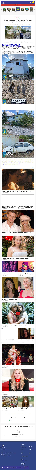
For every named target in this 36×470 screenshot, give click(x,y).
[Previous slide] (1, 9)
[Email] (24, 417)
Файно (26, 467)
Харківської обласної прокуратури (14, 46)
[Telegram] (15, 417)
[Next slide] (34, 9)
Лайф (29, 453)
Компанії (22, 459)
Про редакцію (23, 463)
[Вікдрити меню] (33, 2)
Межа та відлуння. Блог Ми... (31, 449)
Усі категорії (22, 446)
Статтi (30, 452)
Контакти (22, 464)
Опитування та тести (24, 460)
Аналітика (30, 446)
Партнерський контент (23, 449)
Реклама (30, 447)
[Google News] (1, 466)
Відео (21, 453)
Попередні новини (17, 17)
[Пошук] (30, 2)
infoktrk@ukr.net (3, 449)
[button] (11, 417)
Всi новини (22, 452)
